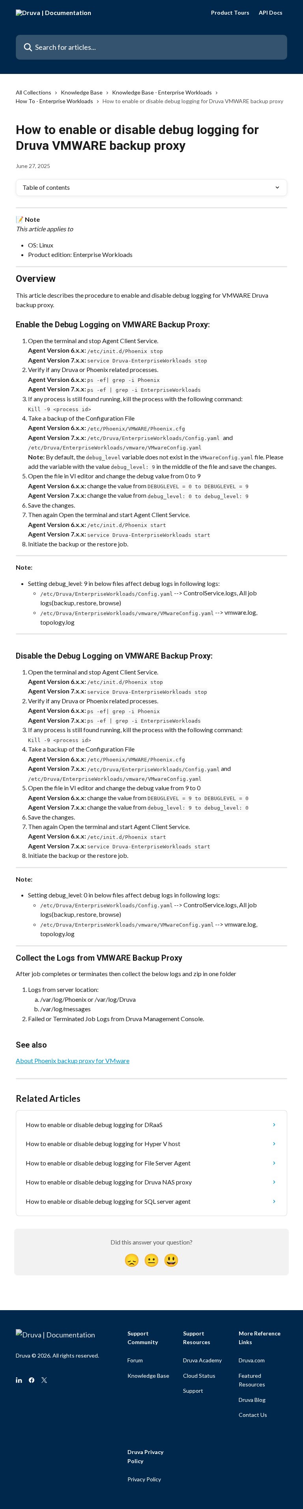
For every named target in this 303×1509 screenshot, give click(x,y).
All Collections (33, 92)
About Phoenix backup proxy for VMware (72, 1060)
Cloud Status (199, 1375)
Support (193, 1390)
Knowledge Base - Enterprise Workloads (162, 92)
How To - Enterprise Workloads (54, 101)
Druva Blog (252, 1399)
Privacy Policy (144, 1479)
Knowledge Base (82, 92)
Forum (135, 1360)
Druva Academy (202, 1360)
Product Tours (230, 12)
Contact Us (253, 1414)
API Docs (270, 12)
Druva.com (252, 1360)
